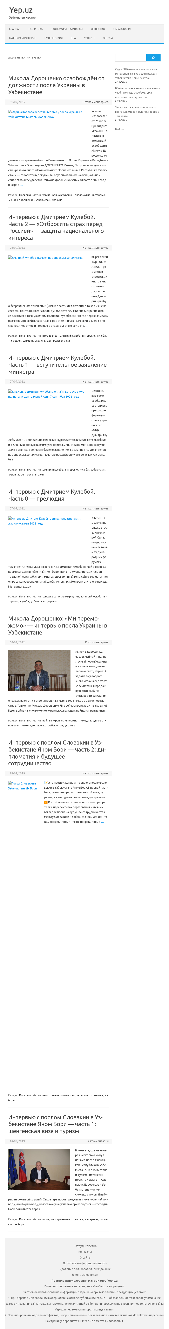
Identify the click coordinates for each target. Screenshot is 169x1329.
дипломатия (82, 194)
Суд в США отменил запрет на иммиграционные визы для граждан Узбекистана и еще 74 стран (136, 73)
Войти (119, 129)
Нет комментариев (96, 102)
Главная (14, 29)
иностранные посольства (58, 1095)
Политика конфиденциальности (85, 1263)
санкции (28, 340)
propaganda (50, 335)
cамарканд (49, 596)
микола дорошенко (21, 199)
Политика (36, 29)
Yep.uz (21, 9)
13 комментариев (96, 642)
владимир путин (68, 596)
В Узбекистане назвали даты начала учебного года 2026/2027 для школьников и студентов (138, 92)
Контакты (85, 1251)
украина (57, 199)
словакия (97, 1095)
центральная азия (58, 340)
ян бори (20, 1224)
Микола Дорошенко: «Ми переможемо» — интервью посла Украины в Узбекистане (57, 625)
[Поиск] (153, 58)
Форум (108, 38)
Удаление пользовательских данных (85, 1269)
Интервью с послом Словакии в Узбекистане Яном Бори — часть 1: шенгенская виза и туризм (55, 1124)
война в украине (62, 194)
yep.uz (46, 194)
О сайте (85, 1257)
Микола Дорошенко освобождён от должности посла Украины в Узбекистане (56, 85)
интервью (98, 194)
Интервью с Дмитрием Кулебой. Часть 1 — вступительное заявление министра (57, 364)
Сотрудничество (85, 1246)
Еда (73, 38)
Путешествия (54, 38)
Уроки (88, 38)
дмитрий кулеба (70, 335)
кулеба (101, 335)
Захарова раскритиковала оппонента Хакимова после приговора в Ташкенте (137, 111)
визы (45, 1219)
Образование (122, 29)
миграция (15, 340)
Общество (98, 29)
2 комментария (98, 1141)
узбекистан (43, 199)
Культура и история (22, 38)
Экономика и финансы (67, 29)
